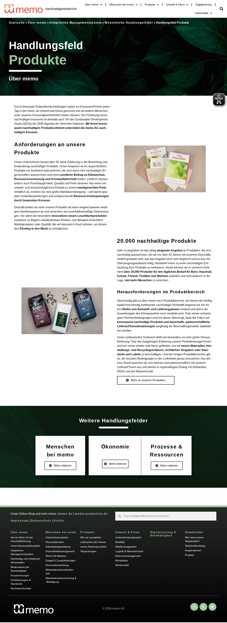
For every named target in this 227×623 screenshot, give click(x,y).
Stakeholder (202, 13)
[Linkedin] (212, 607)
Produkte (150, 4)
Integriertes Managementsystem (75, 22)
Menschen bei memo (121, 4)
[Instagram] (194, 607)
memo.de (64, 513)
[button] (221, 8)
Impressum (20, 520)
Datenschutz (41, 520)
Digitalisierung (203, 4)
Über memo (92, 4)
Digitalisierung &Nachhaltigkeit (163, 534)
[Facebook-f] (203, 607)
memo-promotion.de (90, 513)
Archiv (58, 520)
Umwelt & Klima (175, 4)
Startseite (17, 22)
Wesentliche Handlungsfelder (129, 22)
